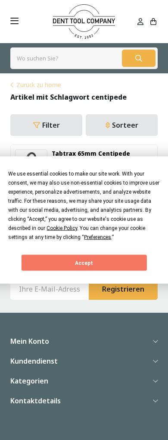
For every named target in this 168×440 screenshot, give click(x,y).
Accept (84, 263)
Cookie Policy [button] (62, 228)
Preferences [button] (97, 237)
